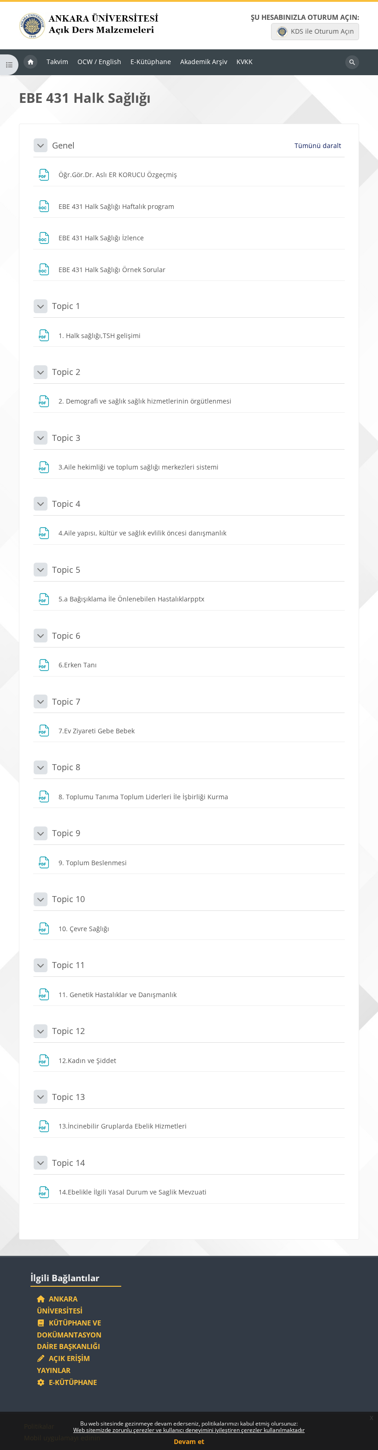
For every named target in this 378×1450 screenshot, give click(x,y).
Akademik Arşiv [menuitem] (203, 61)
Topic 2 (66, 371)
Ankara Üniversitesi (60, 1304)
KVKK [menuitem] (244, 61)
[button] (40, 145)
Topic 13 (68, 1096)
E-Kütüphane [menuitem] (150, 61)
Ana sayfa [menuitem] (30, 62)
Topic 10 (68, 898)
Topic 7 (66, 701)
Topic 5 (66, 569)
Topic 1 (66, 305)
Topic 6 (66, 635)
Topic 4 (66, 503)
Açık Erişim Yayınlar (63, 1364)
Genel (63, 145)
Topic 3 (66, 437)
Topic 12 (68, 1030)
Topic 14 (68, 1162)
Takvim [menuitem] (57, 61)
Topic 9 (66, 832)
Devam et (189, 1441)
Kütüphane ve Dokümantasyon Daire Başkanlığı (69, 1334)
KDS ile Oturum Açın (322, 31)
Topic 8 (66, 767)
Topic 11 (68, 964)
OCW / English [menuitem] (99, 61)
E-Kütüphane (71, 1382)
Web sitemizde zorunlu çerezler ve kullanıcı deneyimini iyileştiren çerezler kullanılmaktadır (189, 1430)
